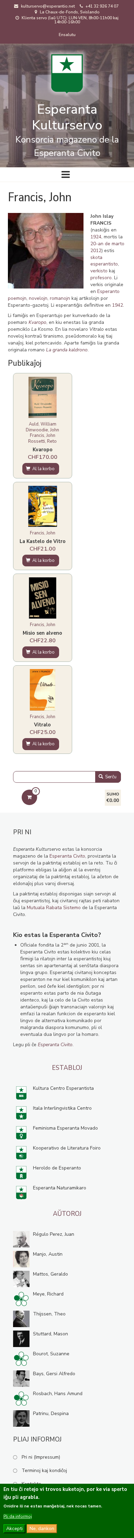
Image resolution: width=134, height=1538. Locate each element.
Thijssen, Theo (49, 1314)
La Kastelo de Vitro (43, 541)
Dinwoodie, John (42, 430)
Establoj (67, 1067)
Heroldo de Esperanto (57, 1168)
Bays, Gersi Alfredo (54, 1373)
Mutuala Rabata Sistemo (54, 907)
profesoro (101, 277)
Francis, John (42, 435)
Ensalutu (67, 34)
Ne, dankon (42, 1528)
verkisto (99, 271)
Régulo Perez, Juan (53, 1234)
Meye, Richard (48, 1294)
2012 (95, 250)
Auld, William (42, 424)
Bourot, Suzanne (51, 1353)
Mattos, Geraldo (50, 1274)
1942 (117, 305)
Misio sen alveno (42, 633)
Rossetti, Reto (42, 441)
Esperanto (108, 291)
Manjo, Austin (48, 1254)
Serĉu (110, 777)
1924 (95, 237)
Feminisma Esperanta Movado (65, 1128)
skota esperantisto (104, 261)
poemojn (17, 298)
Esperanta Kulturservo (67, 117)
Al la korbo (43, 469)
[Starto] (67, 71)
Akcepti (14, 1528)
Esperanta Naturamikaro (59, 1188)
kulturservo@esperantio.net (48, 6)
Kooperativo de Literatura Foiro (67, 1148)
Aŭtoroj (67, 1213)
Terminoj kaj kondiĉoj (44, 1470)
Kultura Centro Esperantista (63, 1088)
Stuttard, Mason (50, 1334)
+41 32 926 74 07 (102, 6)
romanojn (60, 298)
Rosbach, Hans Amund (57, 1393)
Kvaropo (43, 449)
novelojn (38, 298)
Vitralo (42, 724)
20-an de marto (107, 243)
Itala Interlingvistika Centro (62, 1108)
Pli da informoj (17, 1516)
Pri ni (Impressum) (41, 1457)
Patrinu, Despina (51, 1413)
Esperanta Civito (67, 856)
